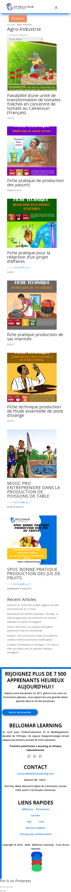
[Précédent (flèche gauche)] (1, 890)
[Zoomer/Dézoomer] (1, 886)
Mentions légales (35, 827)
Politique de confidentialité (35, 834)
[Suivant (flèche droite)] (4, 890)
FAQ (30, 821)
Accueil (11, 24)
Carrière (35, 815)
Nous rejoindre (20, 712)
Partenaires (42, 809)
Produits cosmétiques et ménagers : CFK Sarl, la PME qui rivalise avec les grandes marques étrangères (32, 648)
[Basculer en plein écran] (4, 886)
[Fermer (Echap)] (11, 886)
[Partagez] (8, 886)
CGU (41, 821)
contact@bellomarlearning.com (35, 773)
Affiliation (27, 809)
